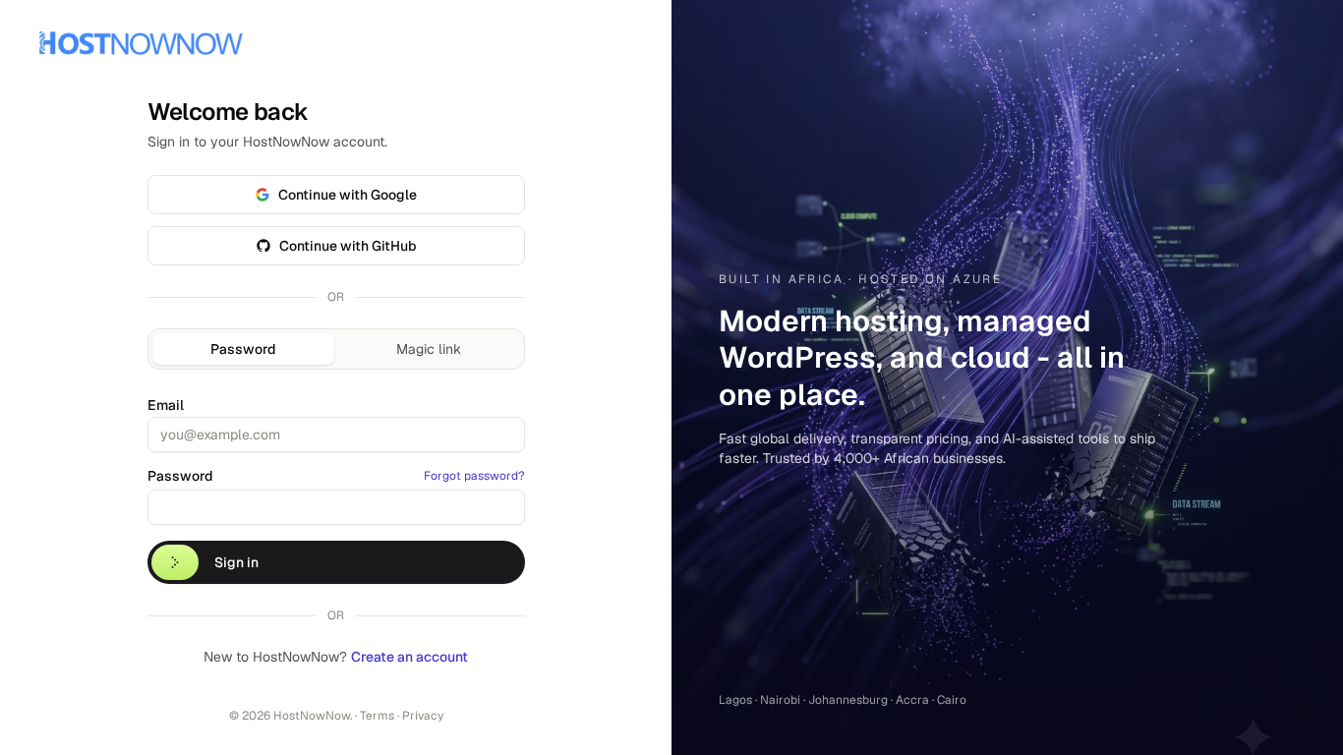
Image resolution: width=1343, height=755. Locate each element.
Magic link (428, 349)
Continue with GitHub (348, 246)
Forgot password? (474, 476)
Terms (377, 716)
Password (243, 349)
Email (165, 405)
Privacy (422, 716)
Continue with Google (347, 194)
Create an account (409, 657)
